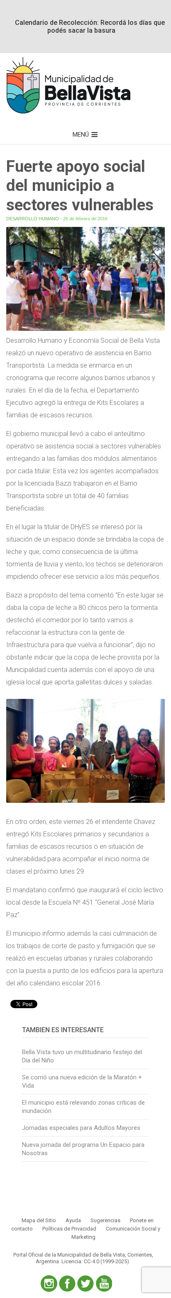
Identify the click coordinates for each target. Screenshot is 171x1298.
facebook (67, 1283)
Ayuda (73, 1220)
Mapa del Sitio (39, 1220)
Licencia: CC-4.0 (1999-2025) (95, 1261)
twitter (85, 1283)
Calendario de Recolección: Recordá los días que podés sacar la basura (90, 26)
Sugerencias (105, 1220)
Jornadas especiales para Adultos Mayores (81, 1128)
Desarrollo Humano (32, 218)
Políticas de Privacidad (69, 1229)
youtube (103, 1283)
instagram (49, 1283)
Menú (81, 134)
